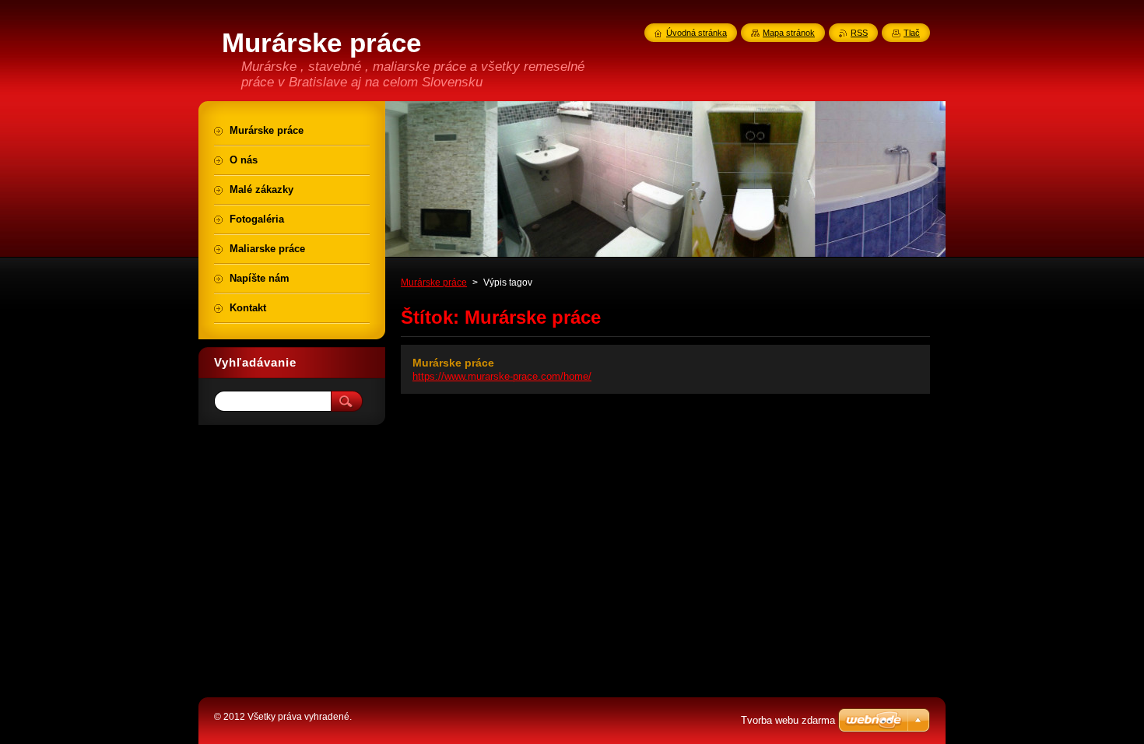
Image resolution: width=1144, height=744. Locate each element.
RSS (859, 32)
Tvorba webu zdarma (788, 720)
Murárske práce (434, 282)
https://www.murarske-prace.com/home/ (501, 376)
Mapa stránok (789, 32)
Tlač (912, 32)
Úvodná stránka (696, 32)
